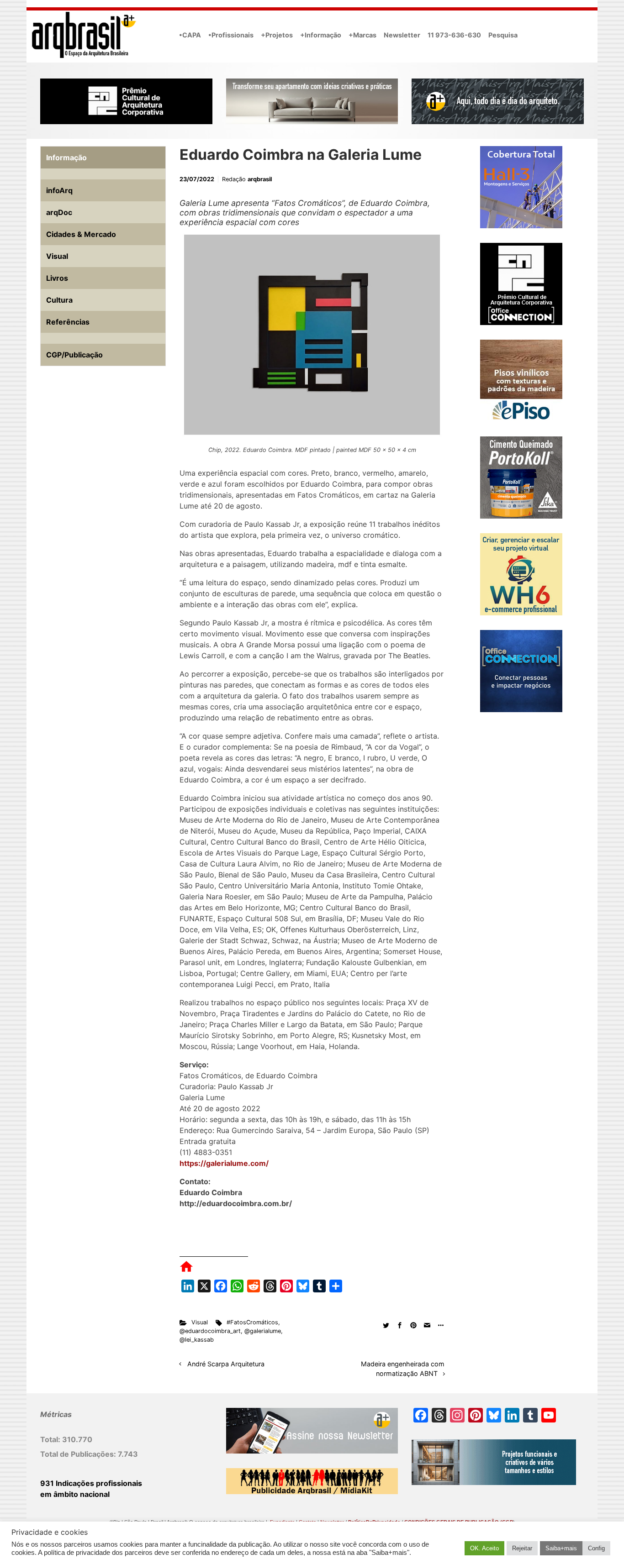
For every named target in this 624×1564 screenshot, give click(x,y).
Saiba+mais (561, 1548)
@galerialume (262, 1331)
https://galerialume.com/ (224, 1163)
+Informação (320, 35)
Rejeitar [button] (522, 1548)
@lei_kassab (197, 1339)
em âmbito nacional (75, 1494)
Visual (199, 1322)
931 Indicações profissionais (91, 1483)
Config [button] (596, 1548)
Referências (68, 321)
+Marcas (362, 35)
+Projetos (277, 35)
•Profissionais (231, 35)
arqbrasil (260, 179)
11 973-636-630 (454, 35)
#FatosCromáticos (252, 1322)
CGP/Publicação (74, 354)
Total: (51, 1439)
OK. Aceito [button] (484, 1548)
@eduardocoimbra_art (210, 1331)
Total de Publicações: (79, 1454)
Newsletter (402, 35)
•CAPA (190, 35)
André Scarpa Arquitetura (225, 1364)
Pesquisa (503, 35)
